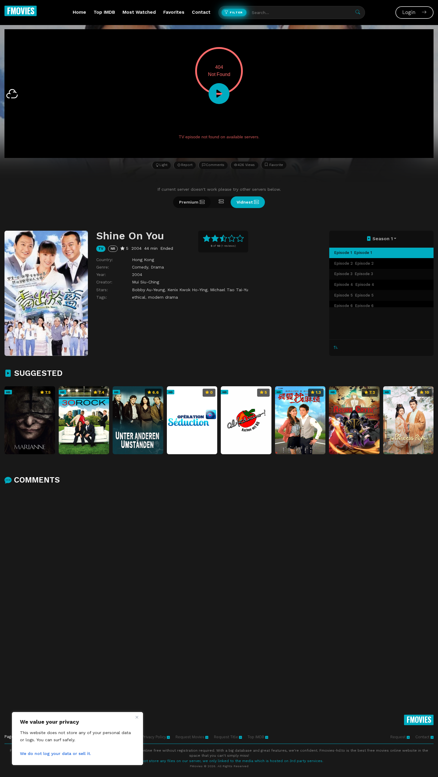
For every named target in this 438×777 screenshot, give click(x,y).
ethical (138, 297)
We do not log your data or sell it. (55, 753)
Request (398, 737)
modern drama (163, 297)
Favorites (173, 12)
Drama (157, 267)
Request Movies (189, 737)
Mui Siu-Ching (145, 282)
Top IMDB (104, 12)
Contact (201, 12)
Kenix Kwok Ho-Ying (187, 289)
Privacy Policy (154, 737)
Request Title (226, 737)
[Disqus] (219, 567)
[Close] (136, 717)
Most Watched (139, 12)
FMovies (20, 10)
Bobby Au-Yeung (148, 289)
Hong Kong (143, 259)
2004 (137, 274)
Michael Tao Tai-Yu (229, 289)
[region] (77, 738)
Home (79, 12)
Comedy (140, 267)
